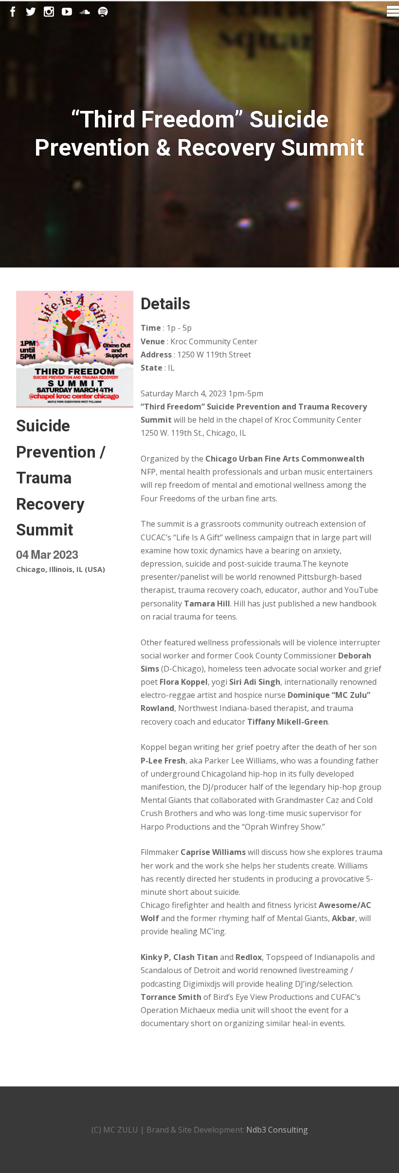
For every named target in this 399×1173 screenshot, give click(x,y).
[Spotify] (103, 12)
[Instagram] (49, 12)
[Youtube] (67, 12)
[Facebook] (13, 12)
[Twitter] (31, 12)
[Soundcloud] (85, 12)
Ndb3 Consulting (277, 1129)
